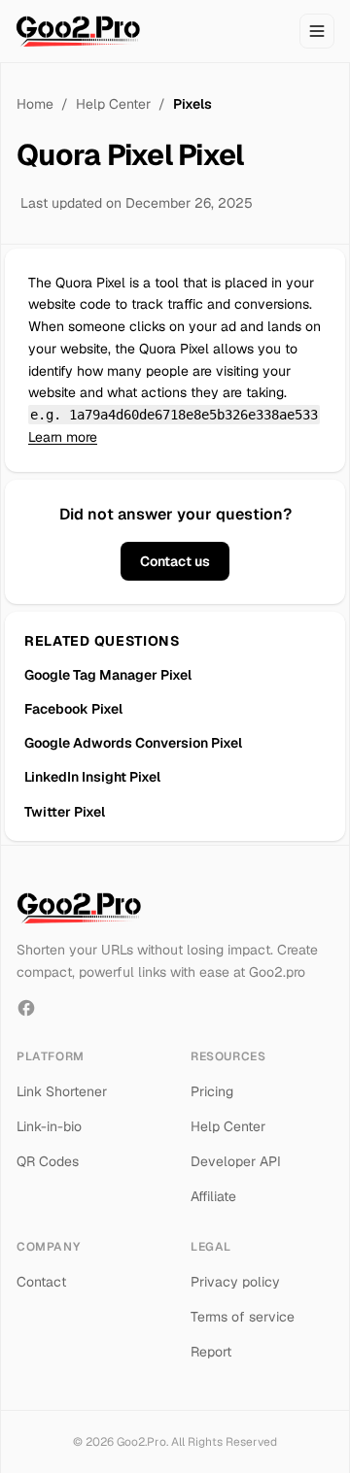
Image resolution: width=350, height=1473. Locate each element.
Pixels (192, 104)
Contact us (175, 561)
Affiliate (213, 1196)
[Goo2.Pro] (78, 31)
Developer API (236, 1161)
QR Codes (48, 1161)
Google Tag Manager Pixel (108, 675)
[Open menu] (316, 31)
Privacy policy (235, 1281)
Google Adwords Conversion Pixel (133, 743)
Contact (41, 1281)
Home (35, 104)
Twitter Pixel (64, 811)
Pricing (212, 1091)
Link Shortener (62, 1091)
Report (211, 1351)
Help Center (113, 104)
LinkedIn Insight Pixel (92, 777)
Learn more (62, 437)
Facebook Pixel (73, 709)
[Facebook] (26, 1008)
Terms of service (243, 1316)
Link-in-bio (49, 1126)
